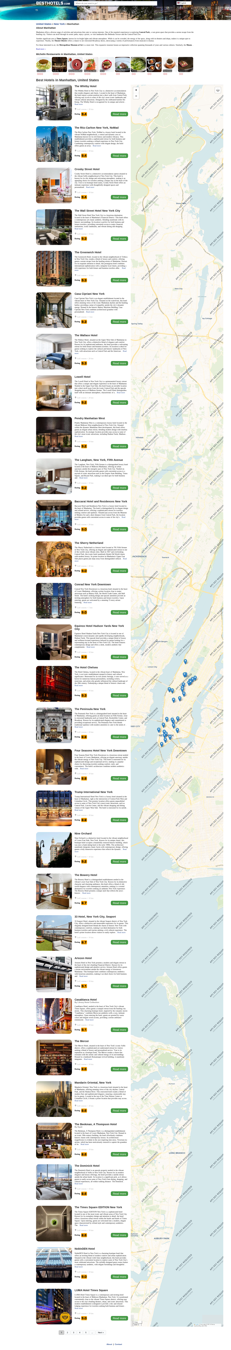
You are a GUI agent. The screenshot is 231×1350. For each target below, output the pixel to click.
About (109, 1344)
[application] (177, 706)
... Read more (96, 146)
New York (59, 24)
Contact (118, 1344)
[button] (179, 699)
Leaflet (197, 1324)
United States (43, 24)
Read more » (41, 49)
